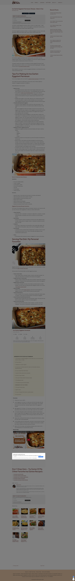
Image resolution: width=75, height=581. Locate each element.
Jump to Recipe (26, 13)
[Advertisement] (28, 350)
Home (32, 2)
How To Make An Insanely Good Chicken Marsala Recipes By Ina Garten (55, 41)
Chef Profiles (48, 2)
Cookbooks (42, 2)
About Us (54, 2)
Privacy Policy (38, 571)
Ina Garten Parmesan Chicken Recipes (21, 479)
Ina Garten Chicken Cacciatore (19, 478)
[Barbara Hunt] (14, 486)
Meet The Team (32, 571)
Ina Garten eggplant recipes (24, 66)
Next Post (43, 565)
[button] (38, 2)
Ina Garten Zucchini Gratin (18, 474)
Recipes (36, 2)
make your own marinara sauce (27, 92)
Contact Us (60, 2)
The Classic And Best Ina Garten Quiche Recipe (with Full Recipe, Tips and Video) (56, 46)
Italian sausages (27, 289)
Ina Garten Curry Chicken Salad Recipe (21, 477)
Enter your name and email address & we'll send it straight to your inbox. (22, 17)
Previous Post (15, 565)
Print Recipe (32, 13)
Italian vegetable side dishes (22, 268)
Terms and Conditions (46, 571)
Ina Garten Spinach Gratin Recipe (20, 475)
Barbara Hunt (18, 484)
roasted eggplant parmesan (33, 78)
